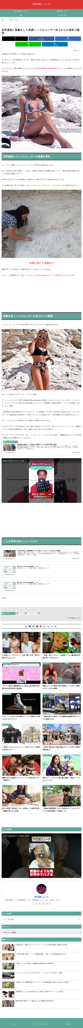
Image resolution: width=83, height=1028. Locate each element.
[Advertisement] (41, 294)
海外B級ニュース (42, 897)
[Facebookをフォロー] (36, 903)
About (69, 1024)
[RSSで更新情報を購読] (50, 903)
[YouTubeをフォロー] (39, 903)
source (4, 598)
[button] (79, 919)
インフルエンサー (32, 613)
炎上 (41, 613)
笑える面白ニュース (9, 613)
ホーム (14, 1024)
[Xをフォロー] (33, 903)
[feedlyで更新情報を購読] (46, 903)
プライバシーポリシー (41, 1024)
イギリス (21, 613)
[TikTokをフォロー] (43, 903)
